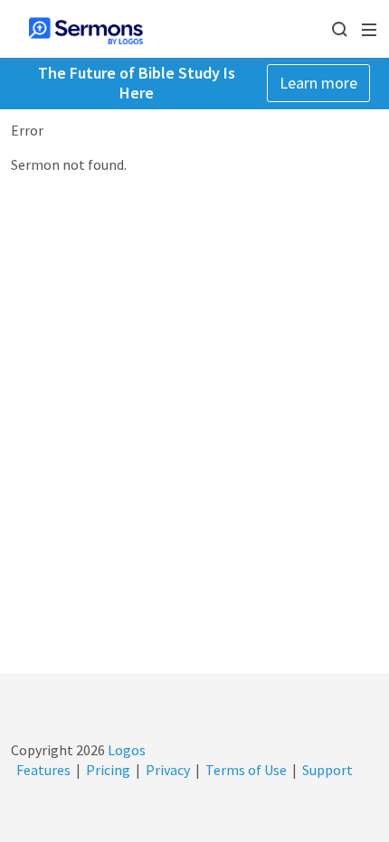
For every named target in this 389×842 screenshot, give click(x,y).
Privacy (168, 770)
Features (43, 770)
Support (327, 770)
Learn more (318, 82)
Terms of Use (246, 770)
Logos (125, 750)
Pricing (108, 770)
